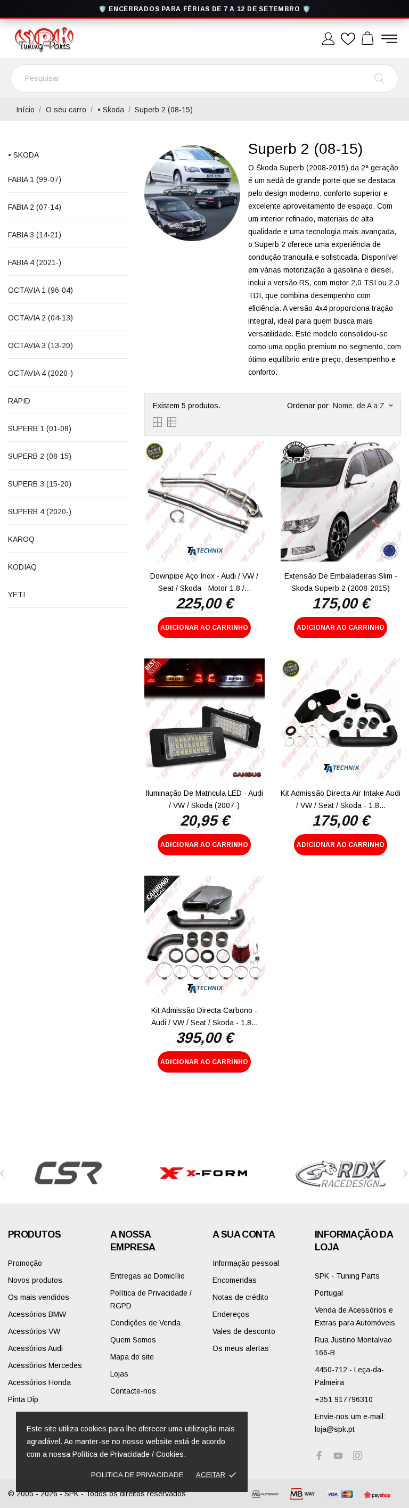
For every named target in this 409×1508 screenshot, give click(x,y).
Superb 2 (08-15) (39, 456)
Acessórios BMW (37, 1314)
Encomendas (234, 1280)
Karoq (21, 539)
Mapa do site (132, 1357)
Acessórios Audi (35, 1348)
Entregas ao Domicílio (147, 1276)
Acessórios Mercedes (45, 1365)
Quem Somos (133, 1340)
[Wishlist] (348, 39)
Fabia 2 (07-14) (34, 207)
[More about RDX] (341, 1173)
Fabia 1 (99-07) (34, 179)
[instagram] (357, 1455)
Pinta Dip (23, 1399)
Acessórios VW (34, 1331)
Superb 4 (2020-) (39, 511)
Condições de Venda (145, 1323)
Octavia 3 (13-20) (40, 345)
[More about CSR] (68, 1173)
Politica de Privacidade (137, 1475)
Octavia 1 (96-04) (40, 290)
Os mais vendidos (38, 1297)
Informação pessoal (245, 1263)
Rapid (19, 401)
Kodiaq (22, 567)
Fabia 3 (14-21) (34, 234)
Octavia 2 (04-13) (40, 318)
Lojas (119, 1374)
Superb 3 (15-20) (39, 484)
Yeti (16, 594)
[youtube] (338, 1456)
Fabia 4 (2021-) (34, 262)
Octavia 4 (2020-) (40, 373)
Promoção (25, 1263)
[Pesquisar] (379, 78)
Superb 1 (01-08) (39, 428)
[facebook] (319, 1455)
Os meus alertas (240, 1348)
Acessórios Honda (39, 1382)
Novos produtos (35, 1280)
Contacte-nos (133, 1391)
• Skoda (23, 155)
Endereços (230, 1314)
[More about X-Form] (204, 1173)
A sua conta (243, 1234)
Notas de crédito (240, 1297)
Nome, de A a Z (362, 405)
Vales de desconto (243, 1331)
